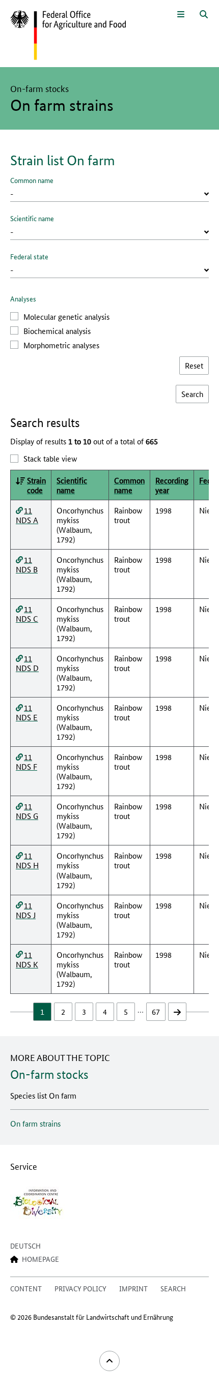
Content (26, 1288)
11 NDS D (27, 663)
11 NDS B (27, 564)
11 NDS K (27, 959)
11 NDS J (26, 910)
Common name (31, 180)
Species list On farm (43, 1095)
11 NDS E (27, 712)
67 (156, 1011)
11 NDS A (27, 515)
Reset (194, 365)
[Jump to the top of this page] (109, 1361)
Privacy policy (80, 1288)
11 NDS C (27, 613)
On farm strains (35, 1123)
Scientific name (32, 218)
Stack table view (50, 458)
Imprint (133, 1288)
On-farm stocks (49, 1074)
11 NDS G (27, 811)
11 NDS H (27, 860)
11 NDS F (26, 761)
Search (173, 1288)
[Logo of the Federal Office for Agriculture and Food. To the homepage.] (68, 35)
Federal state (29, 256)
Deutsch (25, 1245)
